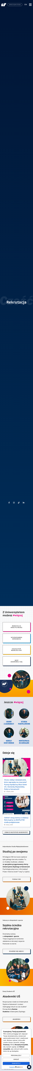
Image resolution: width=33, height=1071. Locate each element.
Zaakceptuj (16, 1063)
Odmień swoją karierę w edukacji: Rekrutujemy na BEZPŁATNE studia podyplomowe (16, 820)
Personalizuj (16, 1055)
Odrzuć (16, 1059)
